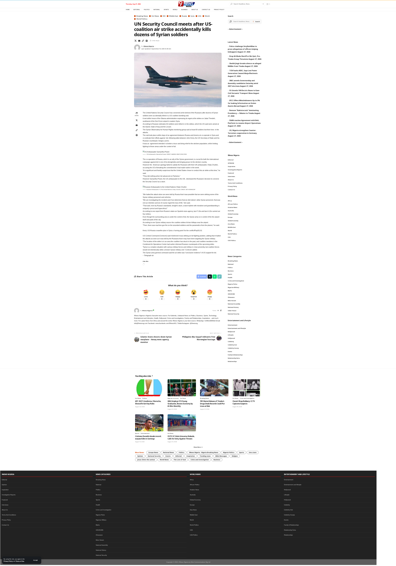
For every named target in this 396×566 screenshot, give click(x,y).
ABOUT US (194, 9)
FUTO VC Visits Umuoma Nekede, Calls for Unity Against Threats (181, 437)
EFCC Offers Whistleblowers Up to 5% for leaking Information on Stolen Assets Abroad (244, 103)
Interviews (5, 505)
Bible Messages (221, 456)
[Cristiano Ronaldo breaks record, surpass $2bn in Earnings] (149, 422)
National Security (154, 456)
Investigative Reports (8, 495)
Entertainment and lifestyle (292, 484)
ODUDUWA (99, 530)
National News (168, 452)
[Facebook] (221, 310)
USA (199, 16)
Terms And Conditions (9, 515)
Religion (235, 456)
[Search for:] (242, 21)
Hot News (155, 16)
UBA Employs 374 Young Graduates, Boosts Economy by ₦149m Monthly (180, 403)
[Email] (139, 40)
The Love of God (180, 460)
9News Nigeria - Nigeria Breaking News (203, 452)
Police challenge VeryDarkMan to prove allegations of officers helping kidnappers (243, 49)
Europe (192, 505)
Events (168, 456)
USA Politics (194, 535)
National (98, 484)
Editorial (178, 456)
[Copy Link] (142, 40)
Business (217, 460)
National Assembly (102, 545)
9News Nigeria (148, 46)
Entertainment (145, 433)
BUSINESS (184, 9)
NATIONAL (156, 9)
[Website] (218, 310)
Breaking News (142, 16)
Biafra (98, 525)
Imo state (252, 452)
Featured (5, 500)
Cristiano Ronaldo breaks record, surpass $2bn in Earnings (148, 437)
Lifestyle (286, 495)
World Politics (141, 19)
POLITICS (147, 9)
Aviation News (194, 490)
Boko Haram (100, 540)
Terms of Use (20, 561)
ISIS (164, 16)
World (207, 16)
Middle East (173, 16)
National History (101, 550)
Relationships (288, 535)
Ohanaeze (99, 535)
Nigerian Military (101, 520)
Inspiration (190, 456)
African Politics (194, 484)
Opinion (140, 456)
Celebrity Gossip (289, 515)
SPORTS (166, 9)
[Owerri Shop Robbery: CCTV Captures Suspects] (247, 387)
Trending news (205, 456)
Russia (184, 16)
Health (98, 505)
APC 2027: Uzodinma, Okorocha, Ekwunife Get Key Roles (148, 402)
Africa (192, 480)
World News (164, 460)
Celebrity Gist (288, 510)
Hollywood (287, 500)
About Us (5, 510)
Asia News (193, 510)
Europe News (153, 452)
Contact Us (5, 525)
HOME (128, 9)
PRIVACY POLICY (219, 9)
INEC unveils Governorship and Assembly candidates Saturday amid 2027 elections (243, 83)
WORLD (175, 9)
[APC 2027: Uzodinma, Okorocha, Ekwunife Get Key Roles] (149, 387)
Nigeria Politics (228, 452)
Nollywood (287, 490)
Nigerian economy (173, 398)
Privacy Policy (8, 561)
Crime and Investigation (247, 398)
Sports (137, 433)
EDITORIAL (136, 9)
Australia (193, 495)
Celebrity (287, 505)
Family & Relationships (291, 525)
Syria (192, 16)
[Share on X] (135, 40)
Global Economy (195, 500)
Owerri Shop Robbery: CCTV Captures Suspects (244, 402)
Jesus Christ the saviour (146, 460)
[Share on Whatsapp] (214, 276)
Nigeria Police (100, 515)
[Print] (146, 40)
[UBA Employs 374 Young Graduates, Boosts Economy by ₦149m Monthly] (182, 387)
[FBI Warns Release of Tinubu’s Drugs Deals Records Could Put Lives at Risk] (214, 387)
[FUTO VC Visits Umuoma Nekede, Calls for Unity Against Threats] (182, 422)
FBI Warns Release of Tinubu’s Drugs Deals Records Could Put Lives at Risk (212, 403)
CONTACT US (206, 9)
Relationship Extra (290, 530)
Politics (144, 398)
